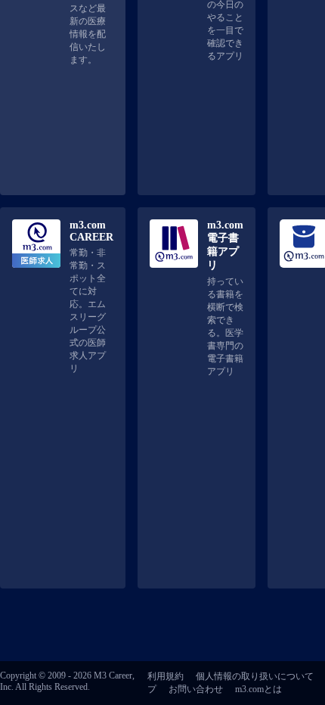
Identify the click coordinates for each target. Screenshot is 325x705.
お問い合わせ (196, 689)
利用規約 (165, 676)
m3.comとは (258, 689)
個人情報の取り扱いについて (255, 676)
